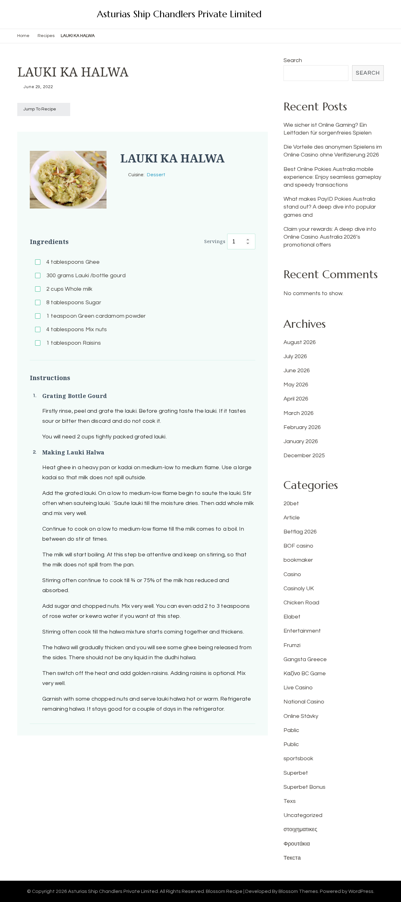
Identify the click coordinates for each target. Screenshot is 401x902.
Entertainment (302, 631)
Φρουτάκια (297, 844)
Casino (292, 574)
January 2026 (301, 441)
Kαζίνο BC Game (305, 673)
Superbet (296, 773)
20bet (291, 504)
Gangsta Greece (305, 659)
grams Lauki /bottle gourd (86, 276)
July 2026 (295, 356)
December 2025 (304, 456)
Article (292, 518)
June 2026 (297, 371)
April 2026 (296, 399)
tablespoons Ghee (73, 262)
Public (291, 744)
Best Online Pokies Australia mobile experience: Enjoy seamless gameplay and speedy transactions (332, 177)
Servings (214, 241)
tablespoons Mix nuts (76, 329)
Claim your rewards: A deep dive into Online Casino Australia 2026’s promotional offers (330, 237)
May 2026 (296, 385)
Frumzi (292, 645)
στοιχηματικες (300, 829)
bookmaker (298, 560)
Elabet (292, 617)
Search (293, 60)
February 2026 (302, 427)
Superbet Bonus (304, 787)
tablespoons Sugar (73, 302)
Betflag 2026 (300, 532)
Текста (292, 858)
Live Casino (298, 688)
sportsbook (298, 758)
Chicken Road (301, 603)
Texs (290, 801)
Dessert (156, 174)
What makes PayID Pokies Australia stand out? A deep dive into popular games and (330, 207)
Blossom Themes (298, 891)
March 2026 (299, 413)
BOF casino (298, 546)
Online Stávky (301, 716)
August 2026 (300, 342)
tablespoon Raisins (73, 343)
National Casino (304, 702)
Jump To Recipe (39, 109)
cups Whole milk (69, 289)
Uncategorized (303, 815)
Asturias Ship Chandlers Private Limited (179, 14)
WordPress (360, 891)
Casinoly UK (299, 589)
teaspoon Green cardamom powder (96, 316)
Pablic (291, 730)
